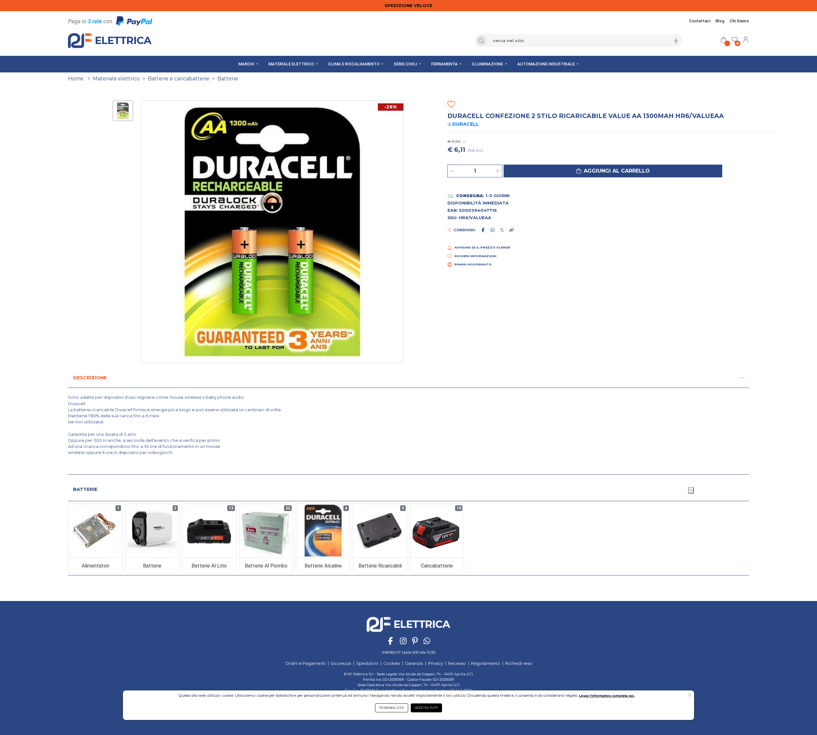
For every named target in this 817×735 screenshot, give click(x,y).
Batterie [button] (85, 489)
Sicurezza (341, 663)
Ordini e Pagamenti (305, 663)
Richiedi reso (518, 663)
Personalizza (391, 707)
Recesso (457, 663)
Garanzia (414, 663)
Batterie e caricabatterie (178, 79)
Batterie (227, 79)
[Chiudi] (691, 490)
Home (76, 79)
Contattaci (699, 21)
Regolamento (485, 663)
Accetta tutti (426, 707)
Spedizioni (367, 663)
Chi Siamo (739, 21)
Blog (720, 21)
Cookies (391, 663)
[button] (613, 171)
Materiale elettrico (116, 79)
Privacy (435, 663)
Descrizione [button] (90, 378)
